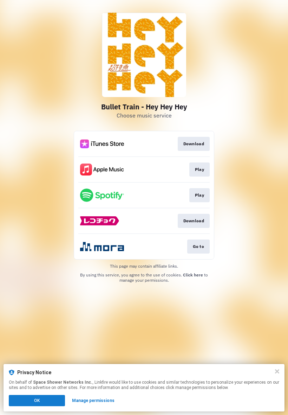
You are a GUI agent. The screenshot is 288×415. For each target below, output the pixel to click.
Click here (193, 274)
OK (37, 400)
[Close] (277, 371)
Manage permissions (93, 400)
